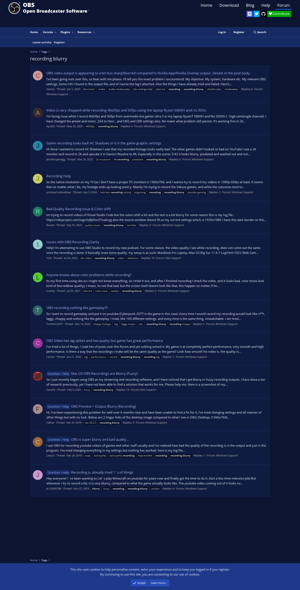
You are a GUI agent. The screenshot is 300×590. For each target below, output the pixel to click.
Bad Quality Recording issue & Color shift (78, 208)
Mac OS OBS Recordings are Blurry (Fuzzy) (93, 373)
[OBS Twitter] (256, 14)
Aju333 (50, 126)
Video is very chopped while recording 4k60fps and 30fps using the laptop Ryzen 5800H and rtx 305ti (126, 110)
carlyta (50, 455)
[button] (55, 32)
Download (229, 5)
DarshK (50, 389)
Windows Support (57, 94)
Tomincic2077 (54, 324)
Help (265, 5)
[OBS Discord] (250, 14)
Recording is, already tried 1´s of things (90, 472)
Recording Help (58, 176)
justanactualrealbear (58, 192)
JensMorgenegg (55, 159)
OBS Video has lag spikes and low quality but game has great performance (104, 340)
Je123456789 (53, 488)
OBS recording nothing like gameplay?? (77, 307)
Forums (48, 32)
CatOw (50, 357)
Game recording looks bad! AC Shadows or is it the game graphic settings (103, 143)
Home (206, 5)
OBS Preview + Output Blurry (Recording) (92, 406)
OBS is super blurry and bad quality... (88, 439)
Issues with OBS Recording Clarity (72, 242)
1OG (49, 258)
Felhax (50, 422)
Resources (84, 32)
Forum (283, 5)
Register (59, 42)
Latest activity (41, 42)
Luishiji (50, 291)
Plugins (65, 32)
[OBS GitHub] (263, 14)
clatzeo (50, 89)
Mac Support (173, 258)
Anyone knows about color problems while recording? (88, 274)
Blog (250, 5)
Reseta (50, 225)
